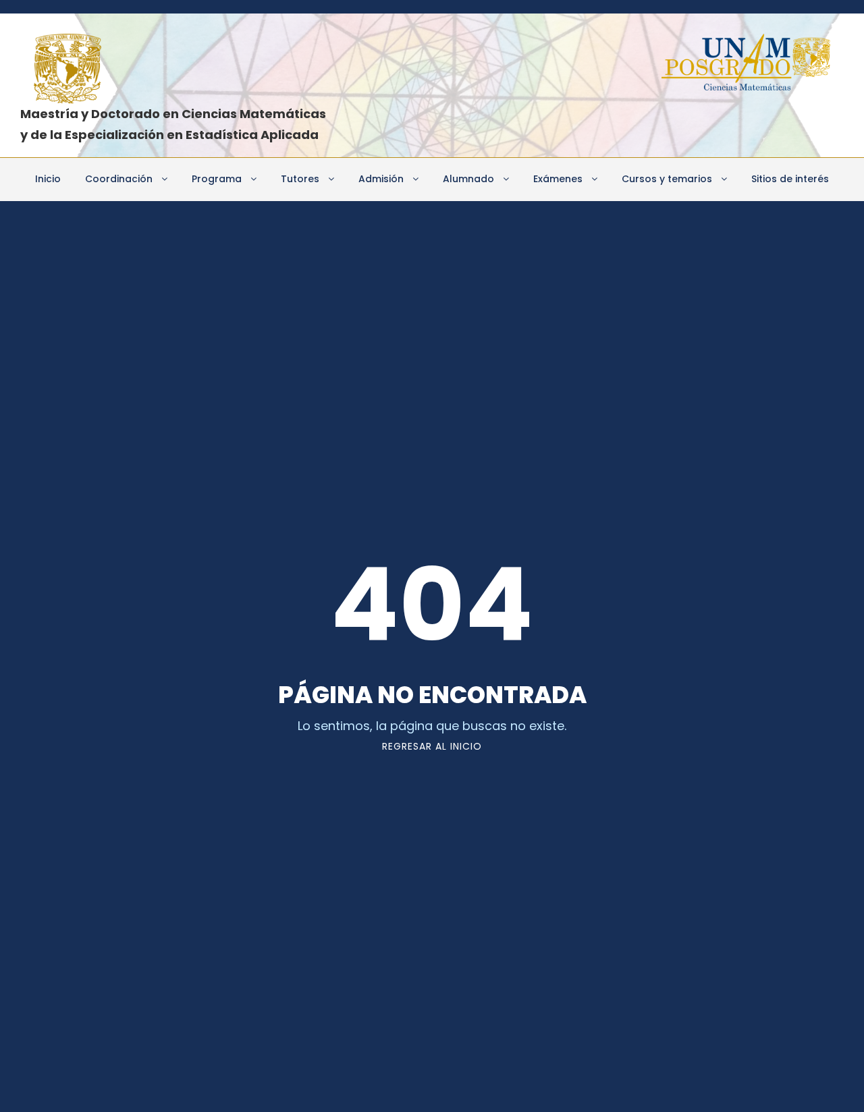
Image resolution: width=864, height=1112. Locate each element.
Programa (217, 179)
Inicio (48, 179)
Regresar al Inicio (432, 746)
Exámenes (558, 179)
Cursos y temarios (667, 179)
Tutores (300, 179)
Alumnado (468, 179)
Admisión (381, 179)
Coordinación (119, 179)
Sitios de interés (790, 179)
